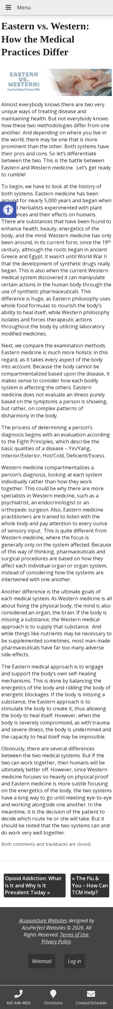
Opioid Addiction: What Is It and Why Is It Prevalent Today (33, 885)
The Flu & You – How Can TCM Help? (90, 885)
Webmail (41, 961)
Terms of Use (74, 934)
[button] (8, 210)
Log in (74, 961)
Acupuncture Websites (43, 920)
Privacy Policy (56, 941)
